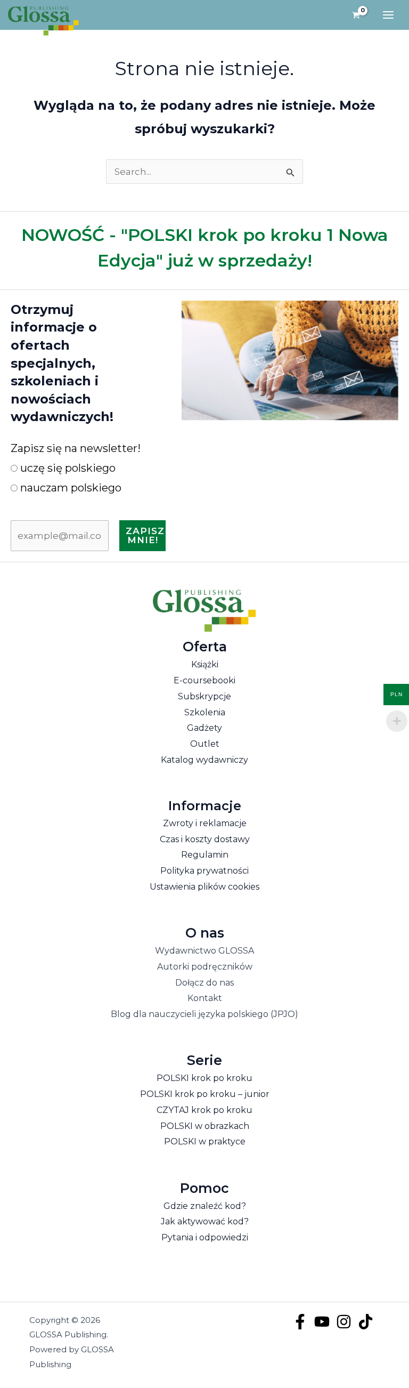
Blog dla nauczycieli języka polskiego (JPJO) (204, 1014)
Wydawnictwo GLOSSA (204, 951)
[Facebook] (300, 1321)
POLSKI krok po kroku (204, 1078)
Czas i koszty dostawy (205, 839)
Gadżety (204, 728)
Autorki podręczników (204, 967)
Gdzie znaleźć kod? (204, 1206)
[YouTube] (322, 1321)
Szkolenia (204, 712)
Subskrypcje (204, 696)
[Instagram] (343, 1321)
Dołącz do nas (204, 983)
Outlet (204, 744)
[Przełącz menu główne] (388, 15)
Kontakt (204, 998)
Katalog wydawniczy (204, 760)
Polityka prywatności (204, 871)
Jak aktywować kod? (205, 1221)
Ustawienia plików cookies (204, 887)
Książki (204, 664)
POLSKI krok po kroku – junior (204, 1094)
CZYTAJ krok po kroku (204, 1110)
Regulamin (204, 855)
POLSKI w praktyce (205, 1141)
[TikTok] (365, 1321)
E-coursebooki (204, 680)
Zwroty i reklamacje (205, 823)
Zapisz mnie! (145, 535)
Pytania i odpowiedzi (204, 1237)
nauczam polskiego (69, 487)
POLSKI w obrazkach (204, 1126)
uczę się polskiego (67, 468)
